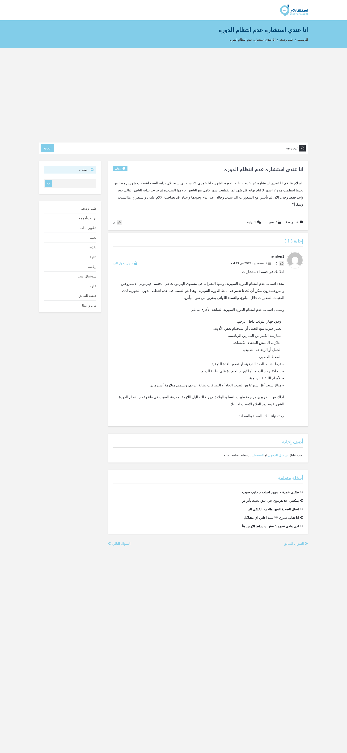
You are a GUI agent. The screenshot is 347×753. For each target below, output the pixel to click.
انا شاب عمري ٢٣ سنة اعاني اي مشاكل (271, 517)
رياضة (92, 266)
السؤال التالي (121, 543)
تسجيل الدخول (278, 455)
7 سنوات (271, 222)
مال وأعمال (88, 305)
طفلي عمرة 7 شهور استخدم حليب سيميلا (270, 492)
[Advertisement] (173, 93)
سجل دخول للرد (123, 263)
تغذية (92, 247)
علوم (92, 286)
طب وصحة (286, 39)
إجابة (251, 222)
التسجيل (258, 455)
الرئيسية (302, 39)
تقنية (93, 257)
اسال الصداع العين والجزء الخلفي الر (273, 509)
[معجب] (281, 263)
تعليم (92, 237)
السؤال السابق (294, 543)
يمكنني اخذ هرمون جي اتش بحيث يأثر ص (270, 500)
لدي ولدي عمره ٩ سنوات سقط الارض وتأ (270, 526)
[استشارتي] (294, 10)
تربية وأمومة (87, 218)
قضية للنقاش (87, 295)
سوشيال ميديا (86, 276)
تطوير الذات (88, 227)
